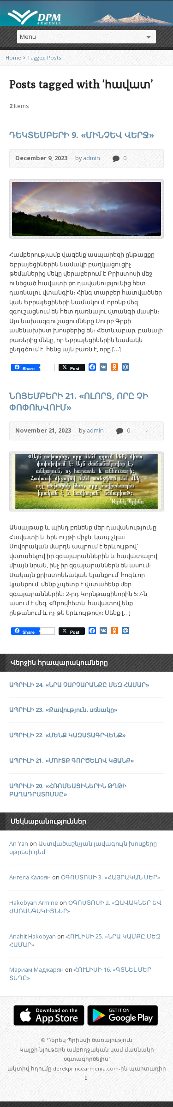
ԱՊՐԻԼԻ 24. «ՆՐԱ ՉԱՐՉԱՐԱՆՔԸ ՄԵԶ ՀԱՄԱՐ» (79, 684)
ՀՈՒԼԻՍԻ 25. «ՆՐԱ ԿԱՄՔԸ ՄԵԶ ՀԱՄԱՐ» (85, 940)
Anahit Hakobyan (32, 936)
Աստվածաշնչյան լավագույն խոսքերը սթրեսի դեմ (83, 847)
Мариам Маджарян (36, 969)
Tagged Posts (44, 57)
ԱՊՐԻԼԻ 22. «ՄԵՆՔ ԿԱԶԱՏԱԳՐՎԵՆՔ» (67, 735)
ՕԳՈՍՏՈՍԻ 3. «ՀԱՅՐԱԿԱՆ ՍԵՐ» (110, 877)
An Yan (18, 843)
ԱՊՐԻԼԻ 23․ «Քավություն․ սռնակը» (63, 709)
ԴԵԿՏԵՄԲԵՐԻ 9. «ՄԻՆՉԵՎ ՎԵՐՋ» (81, 134)
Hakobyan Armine (33, 902)
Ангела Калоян (30, 877)
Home (13, 57)
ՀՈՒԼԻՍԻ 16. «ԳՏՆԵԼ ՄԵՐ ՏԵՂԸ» (80, 973)
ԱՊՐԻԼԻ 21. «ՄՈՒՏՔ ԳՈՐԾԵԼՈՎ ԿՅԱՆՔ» (71, 760)
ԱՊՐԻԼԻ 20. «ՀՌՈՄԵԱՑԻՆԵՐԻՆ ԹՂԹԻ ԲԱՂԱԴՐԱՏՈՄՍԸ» (67, 790)
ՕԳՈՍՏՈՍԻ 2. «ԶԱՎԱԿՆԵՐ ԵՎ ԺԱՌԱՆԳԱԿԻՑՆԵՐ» (85, 906)
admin (91, 158)
